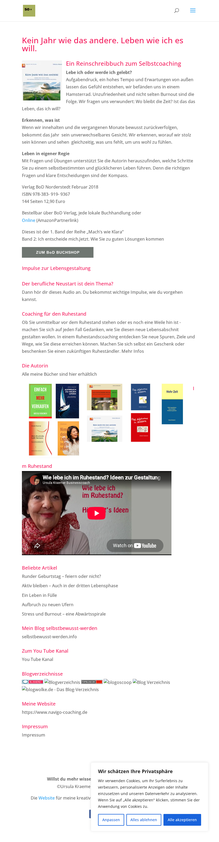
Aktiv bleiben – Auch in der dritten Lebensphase (70, 586)
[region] (149, 796)
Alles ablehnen (143, 819)
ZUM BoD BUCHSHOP (58, 252)
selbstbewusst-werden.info (49, 637)
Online (29, 220)
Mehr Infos (133, 351)
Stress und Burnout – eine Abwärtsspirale (64, 614)
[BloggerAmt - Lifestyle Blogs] (62, 682)
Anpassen (111, 819)
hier (73, 374)
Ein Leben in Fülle (39, 595)
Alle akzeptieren (182, 819)
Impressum (33, 735)
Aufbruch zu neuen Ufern (47, 605)
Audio (69, 292)
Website (46, 798)
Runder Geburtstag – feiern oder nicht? (61, 576)
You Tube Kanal (37, 659)
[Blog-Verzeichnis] (32, 682)
